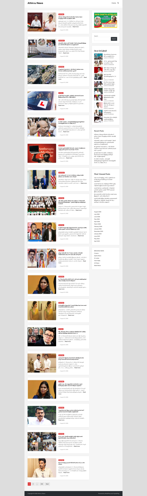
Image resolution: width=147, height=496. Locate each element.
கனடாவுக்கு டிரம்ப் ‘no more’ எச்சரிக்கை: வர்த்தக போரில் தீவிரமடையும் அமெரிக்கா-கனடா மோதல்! (71, 175)
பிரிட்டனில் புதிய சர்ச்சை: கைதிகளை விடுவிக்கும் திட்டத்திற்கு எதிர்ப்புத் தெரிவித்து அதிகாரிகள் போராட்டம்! (72, 332)
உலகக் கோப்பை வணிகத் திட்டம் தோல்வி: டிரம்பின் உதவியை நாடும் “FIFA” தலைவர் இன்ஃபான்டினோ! (104, 189)
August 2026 (97, 212)
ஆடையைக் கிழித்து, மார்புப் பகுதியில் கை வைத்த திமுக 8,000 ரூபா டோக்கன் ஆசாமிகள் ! (104, 179)
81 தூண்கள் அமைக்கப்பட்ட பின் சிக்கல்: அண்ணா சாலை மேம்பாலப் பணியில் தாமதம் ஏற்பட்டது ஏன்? (70, 70)
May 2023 (97, 238)
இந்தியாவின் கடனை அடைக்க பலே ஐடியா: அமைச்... (109, 104)
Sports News (97, 255)
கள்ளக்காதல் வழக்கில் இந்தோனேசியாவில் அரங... (109, 97)
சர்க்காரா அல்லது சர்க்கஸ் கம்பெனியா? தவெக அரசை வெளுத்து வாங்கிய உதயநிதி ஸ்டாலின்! (70, 17)
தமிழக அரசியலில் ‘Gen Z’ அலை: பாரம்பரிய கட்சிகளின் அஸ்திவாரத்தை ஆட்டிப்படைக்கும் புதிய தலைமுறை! (70, 253)
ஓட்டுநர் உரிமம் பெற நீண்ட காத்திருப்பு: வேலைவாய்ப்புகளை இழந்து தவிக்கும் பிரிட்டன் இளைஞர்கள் (71, 96)
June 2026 (97, 216)
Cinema (114, 3)
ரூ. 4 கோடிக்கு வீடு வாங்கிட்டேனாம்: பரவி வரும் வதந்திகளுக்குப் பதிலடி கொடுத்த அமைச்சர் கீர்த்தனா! (72, 279)
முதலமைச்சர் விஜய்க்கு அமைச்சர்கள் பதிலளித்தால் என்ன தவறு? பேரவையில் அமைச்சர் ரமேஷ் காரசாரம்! (71, 358)
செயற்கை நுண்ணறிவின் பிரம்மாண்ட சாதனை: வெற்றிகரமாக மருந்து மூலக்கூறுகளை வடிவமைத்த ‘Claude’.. (71, 148)
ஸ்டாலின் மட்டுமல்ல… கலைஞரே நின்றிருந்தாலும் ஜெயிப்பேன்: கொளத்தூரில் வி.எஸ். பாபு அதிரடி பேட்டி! (71, 122)
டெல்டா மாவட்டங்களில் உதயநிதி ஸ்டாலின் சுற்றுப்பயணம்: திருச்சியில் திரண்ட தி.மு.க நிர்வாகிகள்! (70, 437)
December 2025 (98, 231)
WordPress (108, 493)
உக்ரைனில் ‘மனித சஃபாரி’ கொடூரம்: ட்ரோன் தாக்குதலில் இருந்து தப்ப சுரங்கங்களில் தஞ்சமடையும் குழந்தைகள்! (72, 43)
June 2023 (97, 236)
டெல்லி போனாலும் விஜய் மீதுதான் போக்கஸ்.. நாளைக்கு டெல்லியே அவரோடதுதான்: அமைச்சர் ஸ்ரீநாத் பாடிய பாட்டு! (72, 228)
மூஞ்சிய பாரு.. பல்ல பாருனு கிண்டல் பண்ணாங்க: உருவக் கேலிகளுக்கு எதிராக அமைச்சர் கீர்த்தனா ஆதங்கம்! (70, 384)
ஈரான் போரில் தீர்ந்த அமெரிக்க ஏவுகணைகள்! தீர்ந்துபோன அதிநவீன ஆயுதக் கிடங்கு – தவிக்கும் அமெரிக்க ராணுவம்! (105, 200)
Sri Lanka (96, 258)
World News (61, 40)
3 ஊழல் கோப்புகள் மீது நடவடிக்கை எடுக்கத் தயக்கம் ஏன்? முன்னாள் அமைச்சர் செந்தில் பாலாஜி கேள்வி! (71, 411)
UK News (61, 93)
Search (96, 36)
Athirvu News (35, 3)
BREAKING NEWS (99, 251)
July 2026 (97, 214)
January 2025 (98, 234)
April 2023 (97, 241)
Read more (76, 26)
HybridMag (116, 493)
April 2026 (97, 221)
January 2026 (98, 229)
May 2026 (97, 219)
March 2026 (97, 224)
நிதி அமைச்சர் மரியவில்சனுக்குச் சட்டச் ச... (110, 76)
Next (47, 484)
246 (42, 484)
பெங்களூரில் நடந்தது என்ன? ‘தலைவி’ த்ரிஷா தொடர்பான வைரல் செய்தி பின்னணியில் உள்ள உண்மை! (72, 306)
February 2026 (98, 226)
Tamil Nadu (61, 14)
